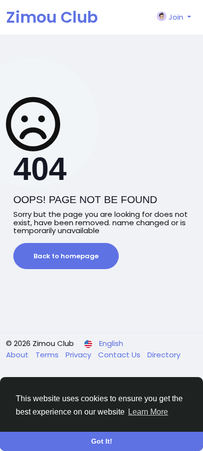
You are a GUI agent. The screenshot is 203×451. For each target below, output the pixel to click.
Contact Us (120, 354)
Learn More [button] (148, 412)
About (18, 354)
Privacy (79, 354)
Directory (163, 354)
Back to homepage (66, 256)
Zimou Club (52, 17)
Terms (48, 354)
